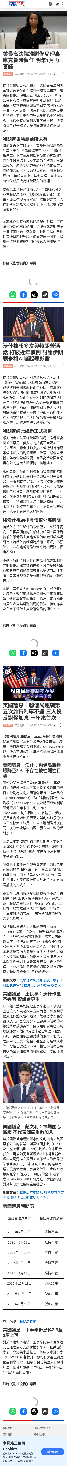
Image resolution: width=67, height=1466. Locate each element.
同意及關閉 (51, 1451)
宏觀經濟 (8, 74)
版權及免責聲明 (42, 1427)
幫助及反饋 (40, 1434)
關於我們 (7, 1434)
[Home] (16, 4)
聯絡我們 (7, 1427)
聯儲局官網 (28, 1321)
